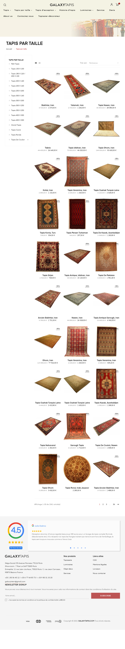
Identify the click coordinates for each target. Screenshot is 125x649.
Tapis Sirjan (47, 276)
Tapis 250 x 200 (17, 91)
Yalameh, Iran (77, 105)
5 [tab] (85, 548)
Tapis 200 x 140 (17, 81)
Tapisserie (68, 560)
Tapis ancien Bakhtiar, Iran (106, 488)
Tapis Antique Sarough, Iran (106, 318)
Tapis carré (16, 130)
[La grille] (35, 63)
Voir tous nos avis (16, 548)
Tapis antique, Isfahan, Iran (77, 276)
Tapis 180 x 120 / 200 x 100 (18, 75)
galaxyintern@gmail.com (15, 581)
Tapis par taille (16, 60)
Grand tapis (16, 125)
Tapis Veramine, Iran (77, 190)
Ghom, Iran (47, 360)
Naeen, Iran (77, 318)
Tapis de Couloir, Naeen (106, 445)
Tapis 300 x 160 (17, 96)
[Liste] (39, 63)
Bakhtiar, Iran (48, 105)
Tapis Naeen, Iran (106, 105)
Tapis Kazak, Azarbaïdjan (106, 403)
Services (67, 573)
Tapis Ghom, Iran (106, 148)
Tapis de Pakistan (106, 276)
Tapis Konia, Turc (48, 233)
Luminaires (68, 564)
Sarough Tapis (77, 445)
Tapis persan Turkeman (77, 233)
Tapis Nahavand (47, 445)
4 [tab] (81, 548)
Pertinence (104, 63)
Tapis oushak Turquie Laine (106, 190)
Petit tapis (15, 64)
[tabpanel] (74, 533)
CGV (95, 560)
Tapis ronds (16, 135)
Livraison (96, 569)
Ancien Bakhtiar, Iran (48, 318)
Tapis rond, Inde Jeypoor (77, 488)
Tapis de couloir (18, 140)
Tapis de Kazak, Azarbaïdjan (106, 233)
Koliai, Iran (48, 190)
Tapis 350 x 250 (17, 110)
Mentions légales (100, 564)
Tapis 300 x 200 (17, 101)
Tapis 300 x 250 (17, 105)
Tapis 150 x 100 (17, 69)
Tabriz (48, 148)
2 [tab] (74, 548)
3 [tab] (78, 548)
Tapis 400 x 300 (17, 115)
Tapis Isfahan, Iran (77, 148)
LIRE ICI (62, 600)
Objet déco (68, 569)
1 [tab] (70, 548)
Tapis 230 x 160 (17, 86)
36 (114, 504)
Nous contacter (99, 573)
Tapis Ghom (47, 488)
